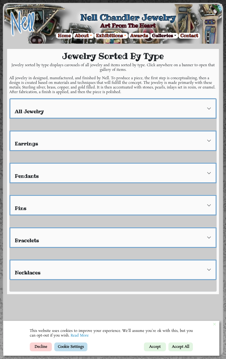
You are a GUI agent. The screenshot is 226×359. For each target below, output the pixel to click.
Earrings (26, 143)
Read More (80, 335)
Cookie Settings (71, 346)
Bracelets (27, 240)
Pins (20, 208)
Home (64, 35)
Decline (41, 346)
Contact (189, 35)
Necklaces (28, 272)
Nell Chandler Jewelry (128, 17)
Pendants (27, 176)
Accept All (180, 346)
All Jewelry (29, 111)
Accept (155, 346)
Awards (139, 35)
